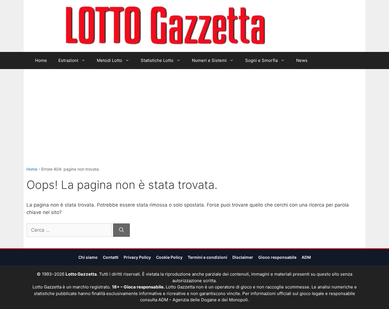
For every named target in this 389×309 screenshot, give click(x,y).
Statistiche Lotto (157, 60)
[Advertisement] (194, 123)
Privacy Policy (137, 257)
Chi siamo (88, 257)
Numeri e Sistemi (209, 60)
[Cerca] (121, 230)
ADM (306, 257)
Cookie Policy (169, 257)
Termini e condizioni (207, 257)
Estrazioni (68, 60)
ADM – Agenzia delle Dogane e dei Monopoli (203, 299)
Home (41, 60)
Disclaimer (242, 257)
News (302, 60)
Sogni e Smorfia (261, 60)
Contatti (110, 257)
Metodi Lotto (109, 60)
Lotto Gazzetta (298, 26)
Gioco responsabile (277, 257)
